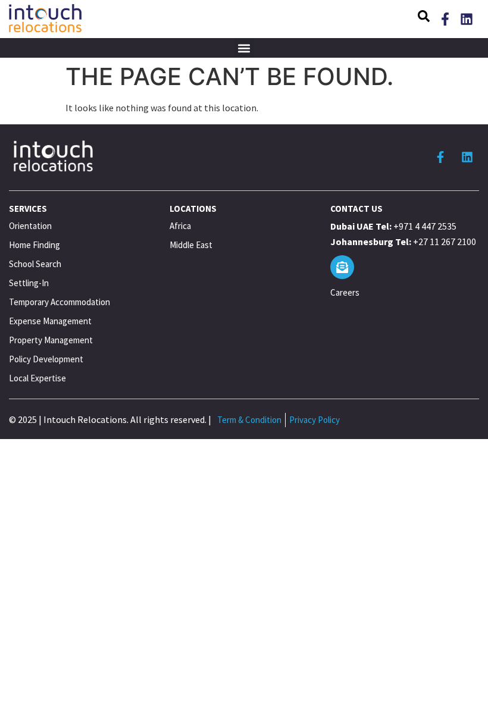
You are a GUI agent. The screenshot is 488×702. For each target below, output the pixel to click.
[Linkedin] (466, 19)
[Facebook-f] (445, 19)
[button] (424, 18)
